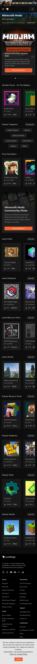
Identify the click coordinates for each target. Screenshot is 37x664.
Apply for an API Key (8, 629)
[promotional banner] (18, 3)
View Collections (18, 228)
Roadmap (23, 597)
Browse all (30, 124)
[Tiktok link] (7, 572)
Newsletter (23, 593)
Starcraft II (5, 597)
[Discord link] (15, 572)
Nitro (21, 637)
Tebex (21, 633)
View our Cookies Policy (18, 654)
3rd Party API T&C (8, 633)
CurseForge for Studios (27, 630)
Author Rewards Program (7, 625)
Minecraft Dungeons (8, 603)
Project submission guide (8, 620)
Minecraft (5, 587)
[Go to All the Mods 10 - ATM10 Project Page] (11, 454)
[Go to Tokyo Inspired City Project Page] (11, 375)
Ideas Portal (23, 587)
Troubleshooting (25, 615)
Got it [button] (18, 659)
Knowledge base (25, 612)
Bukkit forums (24, 600)
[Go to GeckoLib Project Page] (11, 493)
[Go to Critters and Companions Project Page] (11, 172)
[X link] (19, 572)
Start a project (6, 615)
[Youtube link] (11, 572)
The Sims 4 (5, 593)
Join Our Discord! (25, 583)
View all (31, 239)
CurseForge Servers (26, 603)
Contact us (23, 618)
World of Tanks (7, 607)
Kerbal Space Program (9, 600)
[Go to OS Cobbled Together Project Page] (11, 296)
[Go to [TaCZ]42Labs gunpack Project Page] (11, 336)
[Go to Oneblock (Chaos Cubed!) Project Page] (11, 532)
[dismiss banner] (33, 2)
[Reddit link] (23, 572)
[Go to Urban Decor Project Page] (11, 103)
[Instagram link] (3, 572)
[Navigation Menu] (3, 9)
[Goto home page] (7, 9)
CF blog (22, 590)
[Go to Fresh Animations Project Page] (11, 414)
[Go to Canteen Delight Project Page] (11, 257)
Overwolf (23, 627)
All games (5, 583)
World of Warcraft (8, 590)
